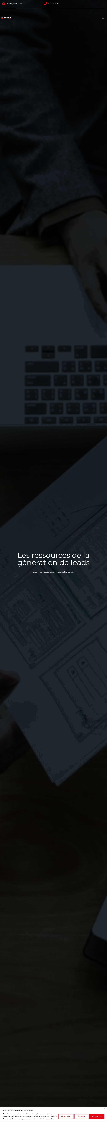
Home (34, 572)
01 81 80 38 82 (53, 3)
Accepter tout (96, 1116)
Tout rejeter (81, 1116)
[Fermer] (105, 1109)
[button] (103, 17)
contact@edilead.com (14, 4)
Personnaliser (65, 1116)
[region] (53, 1114)
